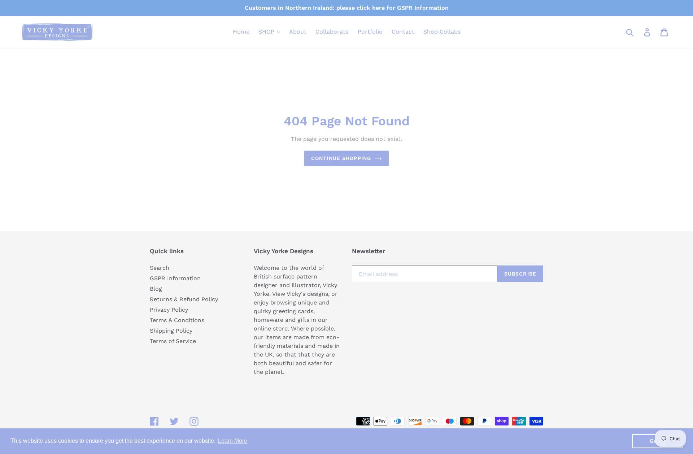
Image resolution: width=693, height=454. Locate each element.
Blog (156, 288)
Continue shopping (341, 158)
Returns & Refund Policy (184, 299)
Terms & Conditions (177, 320)
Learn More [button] (232, 441)
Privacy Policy (169, 309)
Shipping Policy (171, 330)
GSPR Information (175, 278)
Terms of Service (173, 341)
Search (159, 267)
